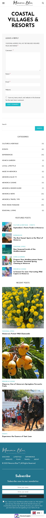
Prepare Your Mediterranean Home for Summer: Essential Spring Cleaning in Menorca (27, 261)
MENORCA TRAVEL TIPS (11, 199)
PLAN (18, 459)
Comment (9, 50)
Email (8, 82)
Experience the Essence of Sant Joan (17, 436)
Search (4, 124)
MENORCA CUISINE (9, 182)
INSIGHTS (9, 459)
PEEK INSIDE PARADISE (10, 205)
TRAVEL (27, 459)
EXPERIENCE (30, 457)
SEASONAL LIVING (9, 210)
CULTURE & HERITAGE (10, 143)
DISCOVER (6, 457)
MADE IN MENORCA (9, 171)
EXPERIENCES (7, 155)
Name (8, 74)
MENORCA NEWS (8, 194)
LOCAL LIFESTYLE (9, 166)
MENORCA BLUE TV (9, 177)
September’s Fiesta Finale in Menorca (28, 228)
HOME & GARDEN (8, 160)
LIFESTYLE (17, 457)
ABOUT (36, 459)
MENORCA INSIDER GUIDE (12, 188)
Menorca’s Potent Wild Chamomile (16, 334)
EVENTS (5, 149)
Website (8, 90)
